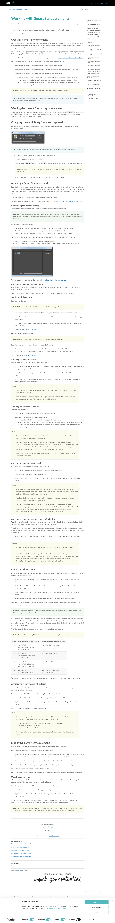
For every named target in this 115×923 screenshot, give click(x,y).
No (52, 827)
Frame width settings (93, 73)
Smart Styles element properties (56, 280)
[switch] (48, 919)
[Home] (10, 3)
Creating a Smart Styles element (93, 25)
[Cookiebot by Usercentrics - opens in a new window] (11, 919)
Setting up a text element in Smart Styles (70, 58)
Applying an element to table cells (94, 66)
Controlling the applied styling (94, 41)
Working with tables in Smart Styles (21, 853)
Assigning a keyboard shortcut (93, 76)
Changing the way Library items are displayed (94, 33)
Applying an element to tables (94, 62)
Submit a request (54, 836)
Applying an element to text (94, 57)
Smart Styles (19, 9)
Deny (96, 912)
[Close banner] (112, 900)
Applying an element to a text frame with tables (94, 70)
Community (85, 3)
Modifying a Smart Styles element (94, 81)
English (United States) (91, 892)
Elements (26, 9)
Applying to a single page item (96, 49)
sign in (16, 870)
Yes (43, 827)
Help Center (12, 9)
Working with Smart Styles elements (94, 21)
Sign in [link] (92, 3)
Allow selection (96, 907)
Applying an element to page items (94, 45)
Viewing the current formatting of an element (94, 29)
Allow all (96, 902)
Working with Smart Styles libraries (21, 856)
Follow (81, 24)
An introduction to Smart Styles (20, 850)
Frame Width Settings (30, 329)
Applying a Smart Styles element (93, 37)
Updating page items (93, 84)
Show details (88, 919)
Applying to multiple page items (96, 53)
